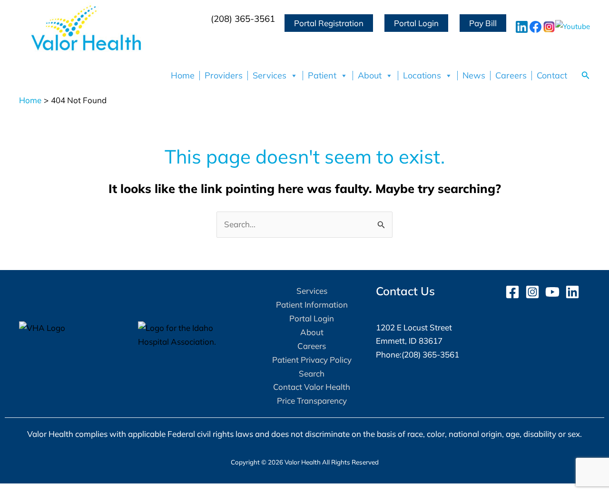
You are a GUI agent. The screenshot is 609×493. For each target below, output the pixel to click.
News (473, 75)
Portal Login (416, 23)
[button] (585, 75)
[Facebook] (512, 292)
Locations (422, 75)
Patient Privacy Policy (312, 360)
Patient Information (312, 304)
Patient (322, 75)
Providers (224, 75)
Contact (552, 75)
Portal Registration (328, 23)
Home (183, 75)
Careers (511, 75)
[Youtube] (552, 292)
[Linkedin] (572, 292)
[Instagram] (532, 292)
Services (269, 75)
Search (311, 373)
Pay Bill (483, 23)
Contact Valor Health (311, 387)
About (370, 75)
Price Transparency (312, 401)
